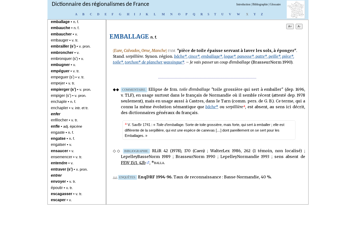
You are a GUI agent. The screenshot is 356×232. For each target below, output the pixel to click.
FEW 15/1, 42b (133, 162)
